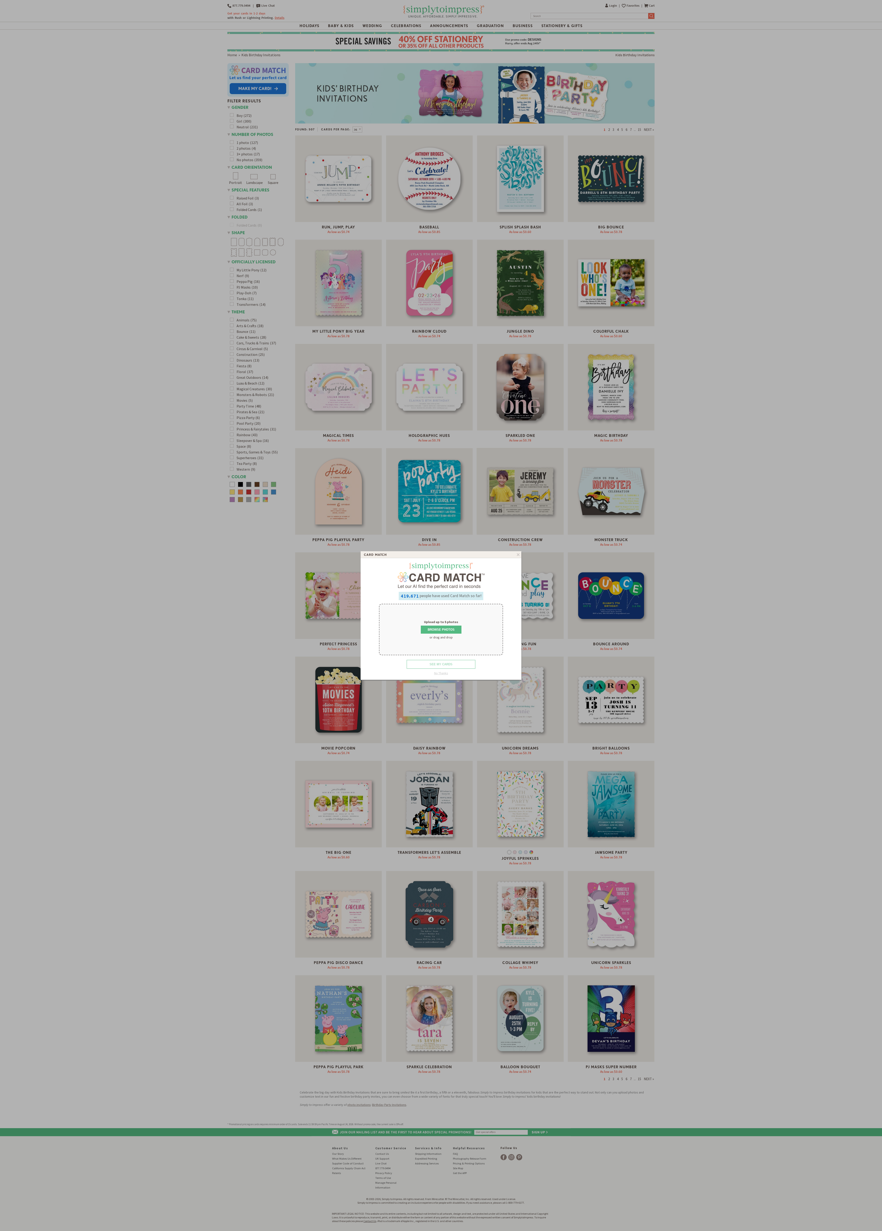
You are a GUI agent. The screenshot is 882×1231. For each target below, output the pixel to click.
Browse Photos (441, 629)
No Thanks (441, 673)
